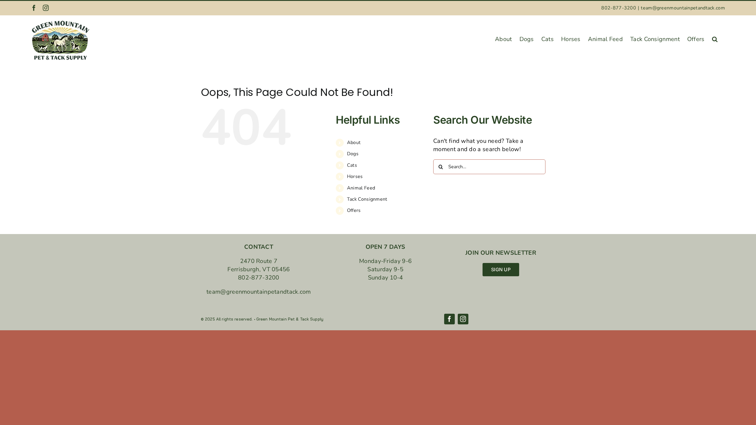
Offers (354, 210)
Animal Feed (361, 188)
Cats (352, 165)
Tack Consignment (367, 199)
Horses (355, 176)
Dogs (353, 154)
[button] (715, 37)
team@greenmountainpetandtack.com (683, 8)
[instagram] (463, 319)
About (354, 142)
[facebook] (449, 319)
